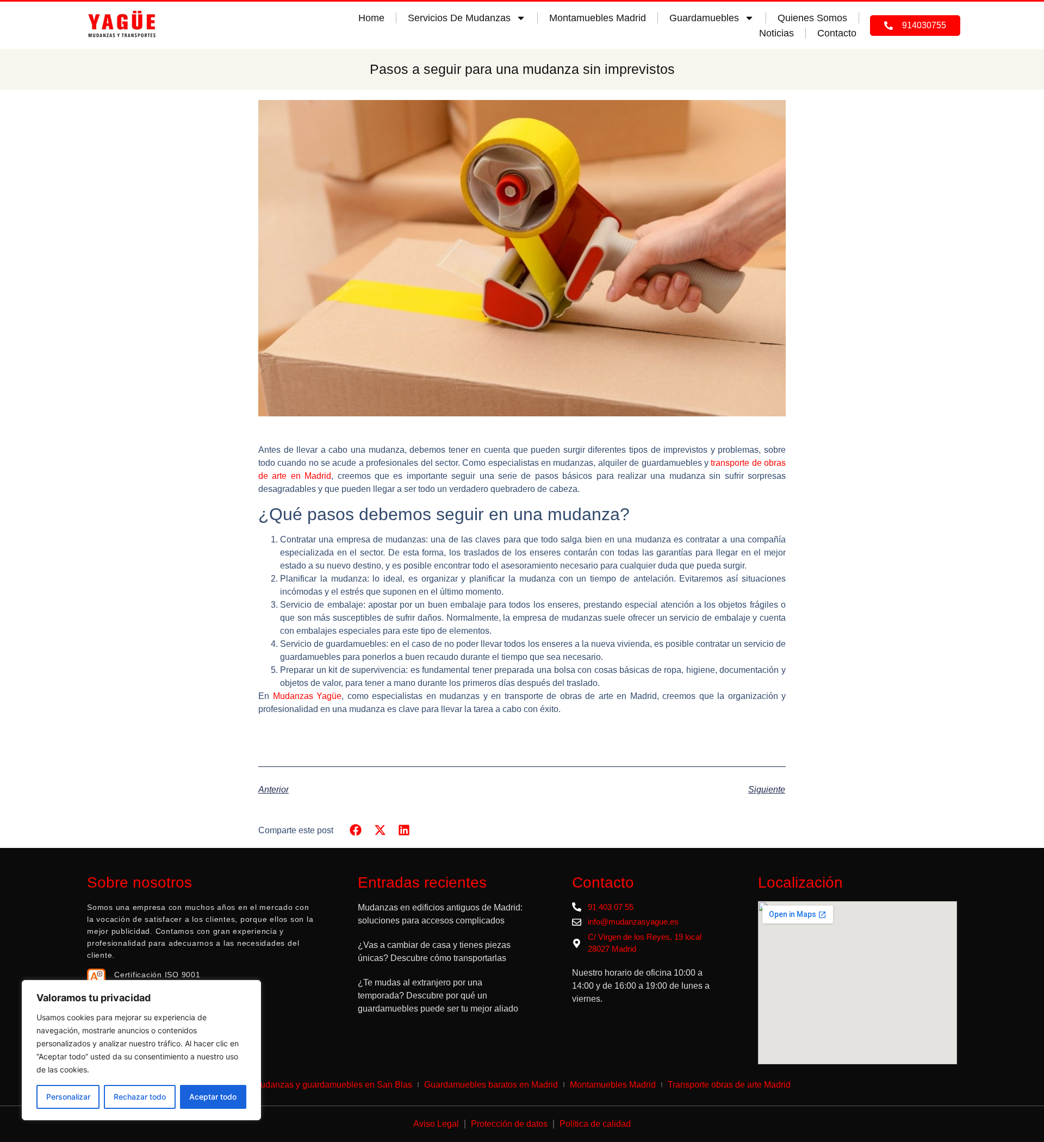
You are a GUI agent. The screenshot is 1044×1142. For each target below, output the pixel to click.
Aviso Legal (436, 1123)
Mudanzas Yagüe (307, 696)
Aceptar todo (213, 1096)
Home (371, 18)
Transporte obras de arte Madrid (729, 1084)
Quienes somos (812, 18)
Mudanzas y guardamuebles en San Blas (332, 1084)
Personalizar (68, 1096)
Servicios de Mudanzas (459, 18)
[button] (356, 829)
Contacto (836, 33)
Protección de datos (509, 1123)
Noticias (776, 33)
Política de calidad (595, 1123)
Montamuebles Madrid (597, 18)
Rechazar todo (140, 1096)
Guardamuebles (704, 18)
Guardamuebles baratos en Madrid (491, 1084)
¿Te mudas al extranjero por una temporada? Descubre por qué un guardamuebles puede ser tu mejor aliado (439, 995)
